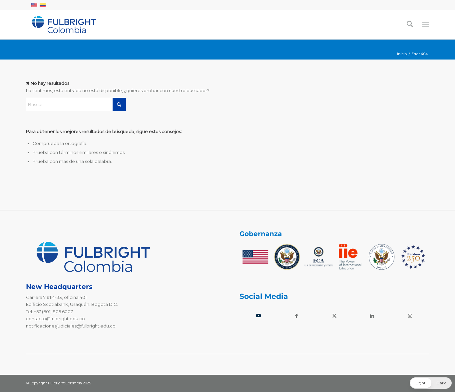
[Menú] (425, 25)
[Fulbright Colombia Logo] (64, 24)
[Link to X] (334, 315)
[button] (431, 383)
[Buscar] (409, 24)
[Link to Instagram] (410, 315)
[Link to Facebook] (296, 315)
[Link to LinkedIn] (372, 315)
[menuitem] (409, 24)
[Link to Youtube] (258, 315)
